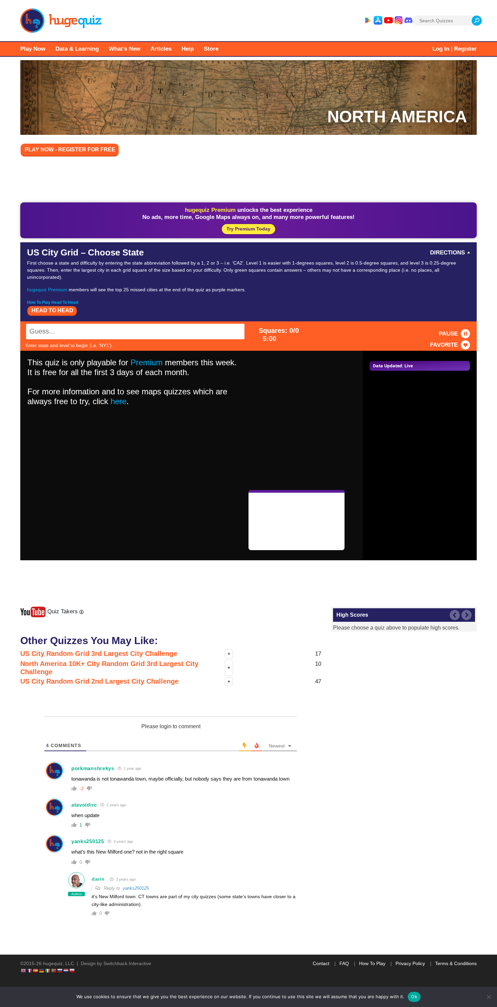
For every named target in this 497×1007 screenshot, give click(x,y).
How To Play (372, 963)
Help (188, 49)
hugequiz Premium (47, 289)
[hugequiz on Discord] (408, 21)
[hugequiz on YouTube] (388, 21)
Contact (321, 963)
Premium (147, 362)
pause (448, 333)
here (118, 401)
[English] (24, 970)
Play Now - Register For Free (70, 149)
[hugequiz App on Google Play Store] (367, 21)
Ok (414, 996)
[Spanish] (36, 970)
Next (467, 615)
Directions (447, 252)
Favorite (444, 345)
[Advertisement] (248, 180)
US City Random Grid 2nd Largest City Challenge (99, 681)
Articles (160, 49)
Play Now (32, 49)
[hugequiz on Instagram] (399, 21)
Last (455, 615)
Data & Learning (77, 49)
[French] (30, 970)
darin (98, 879)
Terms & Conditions (456, 963)
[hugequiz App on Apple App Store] (378, 21)
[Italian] (48, 970)
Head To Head (52, 310)
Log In (440, 49)
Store (211, 49)
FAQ (344, 963)
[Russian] (60, 970)
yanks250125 (87, 841)
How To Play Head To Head (52, 302)
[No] (488, 996)
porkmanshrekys (92, 768)
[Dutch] (66, 970)
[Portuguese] (54, 970)
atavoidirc (84, 805)
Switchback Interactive (127, 963)
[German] (42, 970)
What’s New (124, 49)
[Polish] (72, 970)
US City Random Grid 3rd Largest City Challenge (98, 653)
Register (465, 49)
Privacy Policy (410, 963)
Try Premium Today (248, 228)
